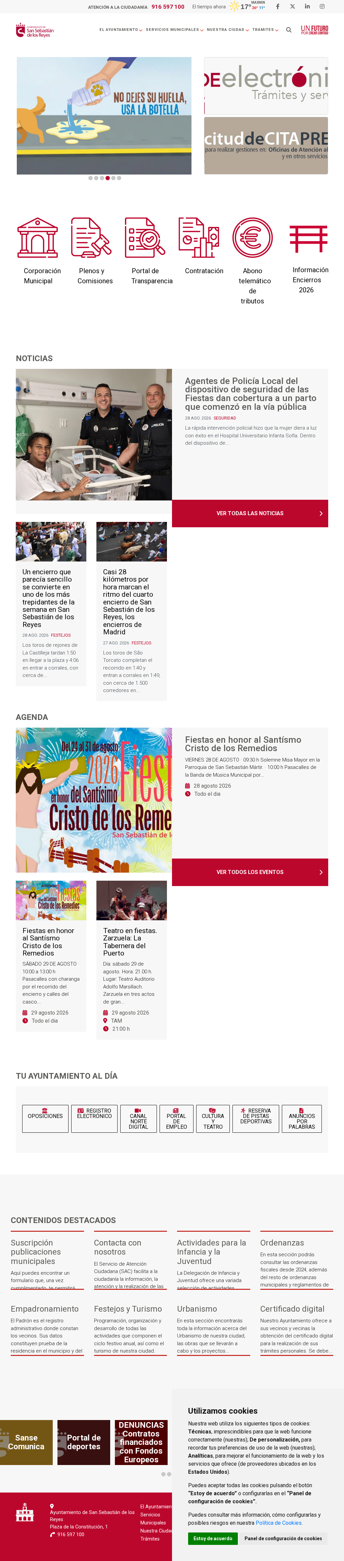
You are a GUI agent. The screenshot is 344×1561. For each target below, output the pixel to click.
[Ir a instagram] (322, 6)
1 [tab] (90, 178)
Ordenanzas (282, 1243)
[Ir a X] (292, 6)
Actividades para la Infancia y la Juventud (211, 1252)
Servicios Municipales (172, 30)
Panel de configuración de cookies (283, 1538)
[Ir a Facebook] (278, 6)
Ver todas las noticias (250, 513)
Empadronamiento (45, 1309)
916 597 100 (168, 6)
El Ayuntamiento (118, 30)
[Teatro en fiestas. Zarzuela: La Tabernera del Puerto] (131, 900)
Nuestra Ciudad (226, 30)
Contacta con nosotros (117, 1247)
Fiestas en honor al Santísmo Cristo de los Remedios (243, 744)
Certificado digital (292, 1309)
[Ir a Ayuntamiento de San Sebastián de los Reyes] (35, 30)
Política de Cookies (279, 1523)
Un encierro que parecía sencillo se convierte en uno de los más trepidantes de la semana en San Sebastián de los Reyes (49, 598)
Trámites (263, 30)
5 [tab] (113, 178)
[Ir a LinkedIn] (307, 6)
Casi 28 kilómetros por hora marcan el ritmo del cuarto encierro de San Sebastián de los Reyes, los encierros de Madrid (129, 602)
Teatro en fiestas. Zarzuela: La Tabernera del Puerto (130, 942)
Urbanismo (197, 1309)
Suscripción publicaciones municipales (36, 1252)
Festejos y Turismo (128, 1309)
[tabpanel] (104, 116)
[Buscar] (289, 30)
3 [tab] (102, 178)
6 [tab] (119, 178)
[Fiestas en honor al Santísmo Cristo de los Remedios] (96, 800)
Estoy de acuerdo (213, 1538)
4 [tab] (107, 178)
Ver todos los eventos (250, 872)
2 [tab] (96, 178)
